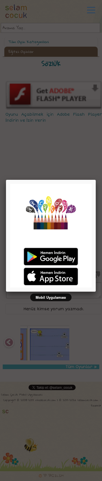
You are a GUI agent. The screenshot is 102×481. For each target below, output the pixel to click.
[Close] (96, 180)
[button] (94, 10)
